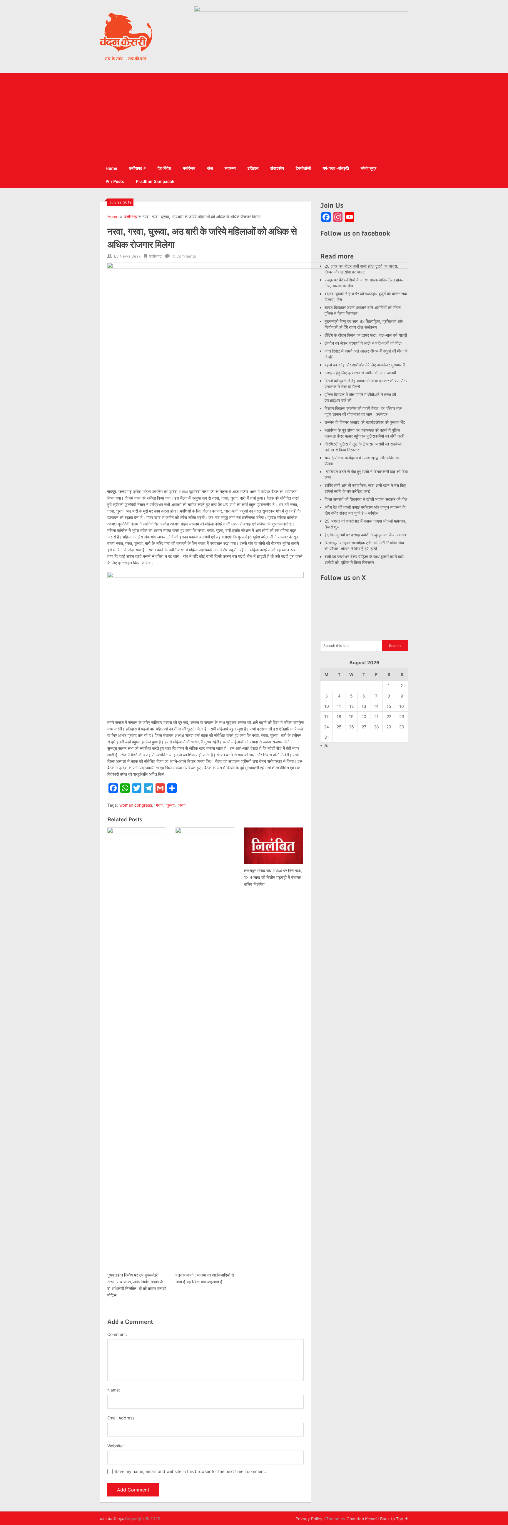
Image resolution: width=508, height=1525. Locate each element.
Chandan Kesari (362, 1518)
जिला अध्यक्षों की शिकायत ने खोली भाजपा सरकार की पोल (366, 499)
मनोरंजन (189, 168)
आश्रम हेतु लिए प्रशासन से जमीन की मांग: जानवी (360, 372)
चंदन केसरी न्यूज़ (112, 1518)
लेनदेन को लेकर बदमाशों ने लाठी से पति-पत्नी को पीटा (363, 343)
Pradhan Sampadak (155, 181)
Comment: (117, 1334)
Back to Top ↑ (394, 1518)
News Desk (130, 256)
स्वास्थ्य (230, 168)
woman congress (135, 804)
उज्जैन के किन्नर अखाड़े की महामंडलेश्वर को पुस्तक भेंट (365, 422)
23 (401, 716)
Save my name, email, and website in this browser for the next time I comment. (190, 1471)
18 (339, 716)
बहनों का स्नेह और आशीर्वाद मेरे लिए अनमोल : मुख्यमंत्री (365, 364)
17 (326, 716)
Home (111, 168)
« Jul (324, 745)
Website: (115, 1445)
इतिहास (253, 168)
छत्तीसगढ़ (135, 168)
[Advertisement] (254, 117)
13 (364, 706)
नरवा (182, 804)
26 (351, 726)
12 (351, 706)
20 (363, 716)
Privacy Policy (308, 1518)
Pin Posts (115, 181)
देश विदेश (164, 168)
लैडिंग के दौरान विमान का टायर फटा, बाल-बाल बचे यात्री (366, 335)
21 (376, 716)
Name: (113, 1389)
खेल (210, 168)
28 (376, 726)
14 (376, 706)
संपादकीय (277, 168)
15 (389, 706)
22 (389, 716)
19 (351, 716)
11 (339, 706)
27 (364, 726)
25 (339, 726)
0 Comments (184, 256)
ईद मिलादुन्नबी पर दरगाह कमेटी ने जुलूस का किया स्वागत (365, 534)
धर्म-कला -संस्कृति (335, 168)
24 (326, 726)
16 (401, 706)
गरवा (159, 804)
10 (326, 706)
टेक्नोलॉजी (303, 168)
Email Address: (121, 1417)
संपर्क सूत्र (368, 168)
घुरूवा (170, 804)
